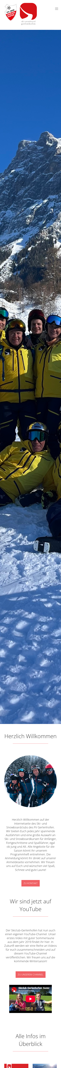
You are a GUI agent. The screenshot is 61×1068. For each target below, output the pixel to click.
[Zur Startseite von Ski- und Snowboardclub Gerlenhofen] (19, 3)
